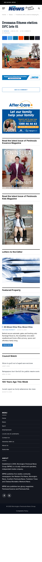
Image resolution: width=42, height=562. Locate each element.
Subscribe (5, 449)
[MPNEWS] (21, 8)
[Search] (39, 8)
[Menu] (3, 8)
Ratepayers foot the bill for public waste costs (20, 371)
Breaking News (10, 2)
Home (4, 418)
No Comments (26, 31)
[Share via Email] (32, 38)
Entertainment (6, 430)
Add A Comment (21, 90)
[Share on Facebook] (4, 38)
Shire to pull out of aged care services (17, 363)
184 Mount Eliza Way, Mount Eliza (18, 327)
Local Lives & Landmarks (10, 434)
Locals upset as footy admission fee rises (19, 389)
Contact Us (6, 437)
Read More (7, 345)
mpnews (6, 31)
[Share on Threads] (26, 38)
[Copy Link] (37, 38)
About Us (5, 445)
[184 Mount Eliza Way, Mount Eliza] (21, 310)
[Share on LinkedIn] (15, 38)
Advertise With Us (8, 441)
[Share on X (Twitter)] (10, 38)
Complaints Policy (22, 511)
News (4, 422)
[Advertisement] (21, 538)
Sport (4, 426)
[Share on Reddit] (21, 38)
